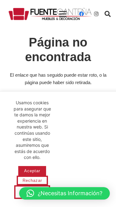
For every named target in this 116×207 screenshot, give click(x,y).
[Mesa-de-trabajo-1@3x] (50, 14)
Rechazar (32, 180)
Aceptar (32, 171)
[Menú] (62, 14)
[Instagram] (96, 14)
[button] (107, 14)
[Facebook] (81, 14)
